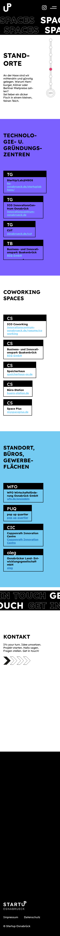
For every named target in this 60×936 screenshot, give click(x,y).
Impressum (10, 917)
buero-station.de (18, 393)
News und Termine (50, 62)
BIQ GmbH (14, 255)
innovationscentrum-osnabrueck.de (21, 213)
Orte (50, 69)
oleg (10, 568)
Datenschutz (32, 917)
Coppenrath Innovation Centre (22, 541)
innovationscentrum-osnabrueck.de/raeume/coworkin (24, 330)
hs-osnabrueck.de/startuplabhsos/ (24, 186)
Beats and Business (50, 40)
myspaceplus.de (17, 412)
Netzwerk (50, 54)
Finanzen (50, 76)
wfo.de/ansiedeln (18, 498)
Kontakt (50, 47)
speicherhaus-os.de (19, 374)
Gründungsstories (50, 83)
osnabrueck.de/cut (19, 233)
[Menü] (52, 7)
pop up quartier (17, 517)
